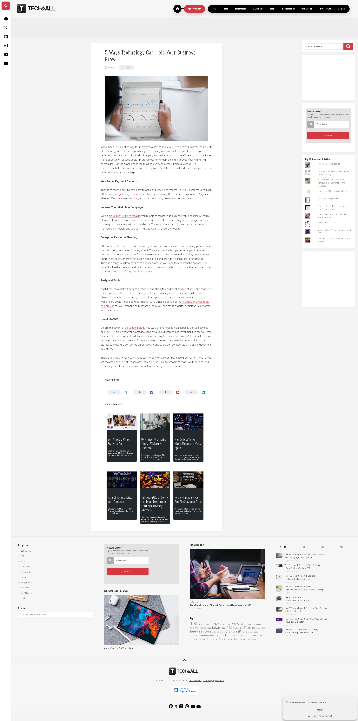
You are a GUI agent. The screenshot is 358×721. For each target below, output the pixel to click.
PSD (214, 9)
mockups (247, 636)
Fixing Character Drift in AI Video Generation (120, 499)
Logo (256, 632)
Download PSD (222, 628)
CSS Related (289, 629)
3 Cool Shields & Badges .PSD (297, 568)
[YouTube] (5, 54)
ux (241, 639)
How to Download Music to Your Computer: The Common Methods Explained (332, 183)
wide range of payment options (127, 194)
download (205, 627)
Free (242, 628)
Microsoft (201, 636)
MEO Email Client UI (292, 611)
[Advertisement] (185, 27)
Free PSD (208, 631)
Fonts (225, 9)
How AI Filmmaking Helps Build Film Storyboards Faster (188, 499)
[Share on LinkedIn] (195, 392)
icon (221, 632)
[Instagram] (5, 45)
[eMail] (5, 63)
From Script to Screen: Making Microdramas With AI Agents (188, 443)
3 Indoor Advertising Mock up (297, 579)
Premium (196, 9)
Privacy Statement (325, 716)
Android (203, 624)
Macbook (193, 636)
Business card (250, 624)
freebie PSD (259, 628)
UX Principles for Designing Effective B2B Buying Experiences (153, 443)
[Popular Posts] (304, 547)
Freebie (249, 627)
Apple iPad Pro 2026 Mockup (118, 648)
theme (230, 639)
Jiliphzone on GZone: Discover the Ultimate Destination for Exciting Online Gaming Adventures (154, 503)
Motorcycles (257, 636)
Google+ (217, 632)
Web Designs (308, 9)
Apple (215, 624)
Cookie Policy (312, 716)
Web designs (252, 639)
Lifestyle (251, 632)
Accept (320, 710)
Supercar (223, 639)
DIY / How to (325, 9)
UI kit (237, 639)
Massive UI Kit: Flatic (326, 223)
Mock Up (214, 636)
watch (245, 639)
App (209, 624)
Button (258, 624)
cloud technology (135, 327)
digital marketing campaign (124, 216)
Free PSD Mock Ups (293, 554)
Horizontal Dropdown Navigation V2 (300, 633)
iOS (232, 632)
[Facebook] (5, 19)
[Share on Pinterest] (169, 392)
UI (234, 639)
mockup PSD (237, 635)
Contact (341, 9)
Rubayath (112, 67)
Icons (272, 9)
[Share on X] (118, 392)
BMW (234, 624)
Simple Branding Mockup (328, 199)
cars (192, 628)
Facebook (236, 628)
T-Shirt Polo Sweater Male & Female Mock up (303, 590)
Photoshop (194, 639)
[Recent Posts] (285, 547)
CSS (196, 628)
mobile (208, 636)
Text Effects (240, 9)
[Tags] (341, 547)
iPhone (243, 631)
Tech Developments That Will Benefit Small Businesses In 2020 (220, 605)
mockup (224, 635)
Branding (241, 624)
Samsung (202, 639)
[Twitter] (5, 28)
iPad (236, 631)
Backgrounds (288, 9)
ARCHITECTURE (225, 624)
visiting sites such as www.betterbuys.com (161, 267)
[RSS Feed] (5, 37)
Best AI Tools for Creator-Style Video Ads (119, 441)
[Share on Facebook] (144, 392)
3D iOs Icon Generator (294, 622)
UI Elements (258, 9)
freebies (196, 631)
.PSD (194, 623)
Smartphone (213, 639)
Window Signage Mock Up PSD (298, 557)
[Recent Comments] (322, 547)
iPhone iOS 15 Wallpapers (328, 164)
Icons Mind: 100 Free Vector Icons (332, 191)
